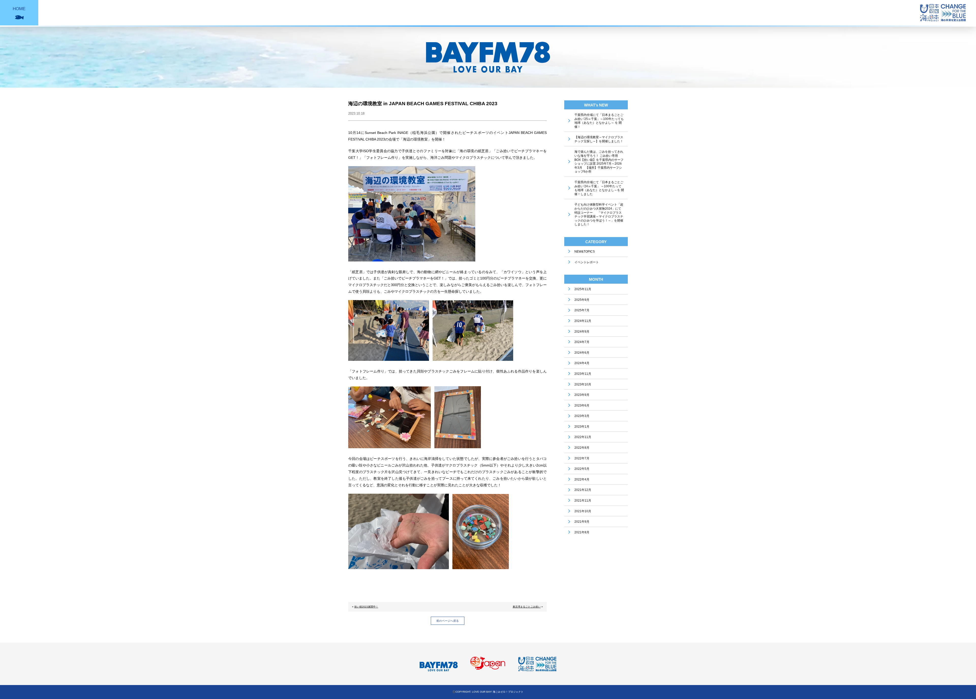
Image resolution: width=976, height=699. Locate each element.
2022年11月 (582, 437)
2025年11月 (582, 289)
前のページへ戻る (447, 620)
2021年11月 (582, 500)
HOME (19, 8)
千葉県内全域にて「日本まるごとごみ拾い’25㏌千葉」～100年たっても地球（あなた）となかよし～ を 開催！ (599, 121)
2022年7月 (581, 458)
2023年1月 (581, 426)
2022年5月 (581, 469)
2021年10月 (582, 511)
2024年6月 (581, 352)
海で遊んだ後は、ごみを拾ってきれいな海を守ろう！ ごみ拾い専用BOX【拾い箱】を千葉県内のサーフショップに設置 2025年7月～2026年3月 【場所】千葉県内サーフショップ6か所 (598, 161)
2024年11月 (582, 321)
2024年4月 (581, 363)
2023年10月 (582, 384)
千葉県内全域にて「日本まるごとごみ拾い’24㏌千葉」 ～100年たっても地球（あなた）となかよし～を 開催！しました (599, 188)
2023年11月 (582, 374)
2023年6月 (581, 405)
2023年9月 (581, 395)
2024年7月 (581, 342)
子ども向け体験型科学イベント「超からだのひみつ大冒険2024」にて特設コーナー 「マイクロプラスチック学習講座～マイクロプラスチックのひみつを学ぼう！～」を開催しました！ (598, 214)
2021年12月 (582, 490)
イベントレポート (586, 262)
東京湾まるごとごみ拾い (527, 606)
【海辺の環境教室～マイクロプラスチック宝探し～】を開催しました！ (598, 139)
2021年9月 (581, 521)
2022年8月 (581, 447)
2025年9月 (581, 300)
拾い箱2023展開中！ (366, 606)
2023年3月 (581, 416)
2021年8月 (581, 532)
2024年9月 (581, 331)
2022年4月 (581, 479)
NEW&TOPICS (584, 251)
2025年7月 (581, 310)
